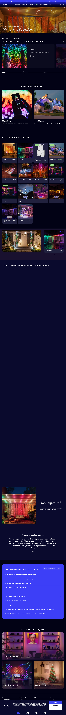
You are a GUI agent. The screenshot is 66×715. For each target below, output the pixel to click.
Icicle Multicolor (22, 159)
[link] (17, 104)
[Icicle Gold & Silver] (56, 191)
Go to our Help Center (56, 568)
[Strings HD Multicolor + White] (40, 170)
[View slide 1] (52, 254)
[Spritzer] (9, 170)
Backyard (4, 73)
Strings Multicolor (53, 179)
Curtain (5, 159)
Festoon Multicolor (38, 200)
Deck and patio (25, 72)
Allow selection (55, 705)
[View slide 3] (54, 254)
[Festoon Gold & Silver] (25, 191)
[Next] (45, 1)
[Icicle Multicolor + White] (9, 211)
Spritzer (5, 179)
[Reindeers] (21, 241)
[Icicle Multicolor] (25, 150)
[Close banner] (64, 701)
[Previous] (21, 1)
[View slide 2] (53, 254)
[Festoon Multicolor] (40, 191)
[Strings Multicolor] (56, 170)
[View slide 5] (35, 554)
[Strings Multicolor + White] (9, 191)
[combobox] (51, 1)
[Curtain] (9, 150)
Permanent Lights (53, 159)
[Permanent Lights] (56, 150)
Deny (55, 708)
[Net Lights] (25, 211)
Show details (50, 713)
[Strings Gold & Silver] (25, 170)
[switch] (27, 713)
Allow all (55, 702)
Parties (45, 73)
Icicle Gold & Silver (54, 200)
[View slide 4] (55, 254)
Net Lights (21, 220)
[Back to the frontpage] (2, 26)
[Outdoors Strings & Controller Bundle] (40, 150)
